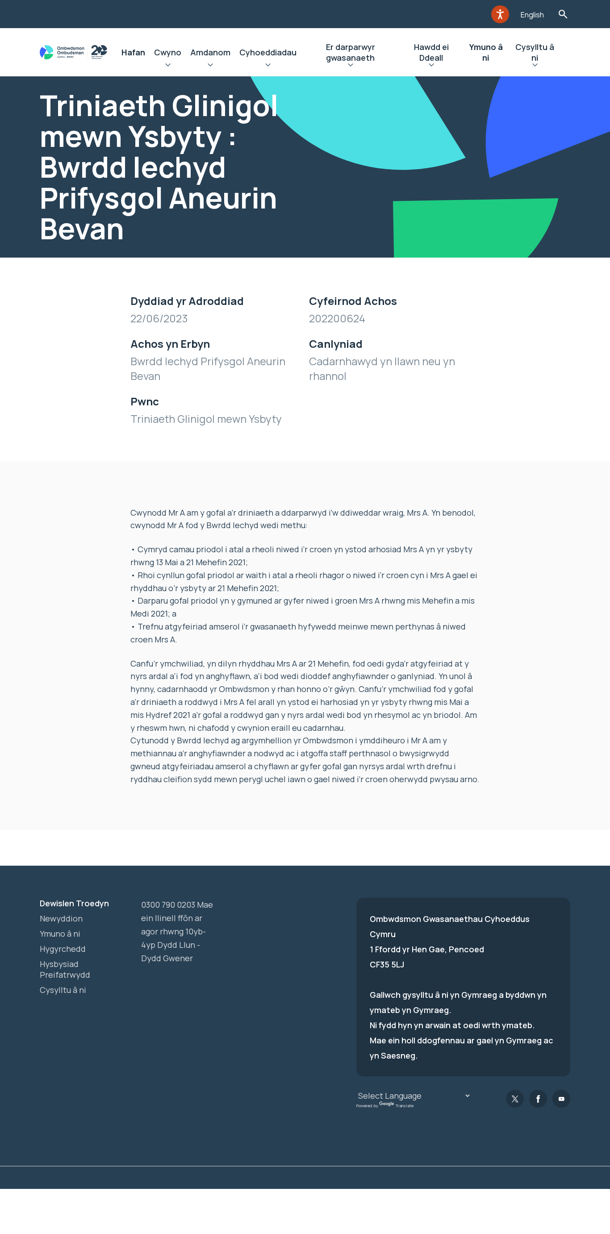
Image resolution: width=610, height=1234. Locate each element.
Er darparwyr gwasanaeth (350, 52)
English (532, 15)
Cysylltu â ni (534, 52)
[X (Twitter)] (515, 1099)
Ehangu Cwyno (168, 66)
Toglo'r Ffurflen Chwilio (563, 14)
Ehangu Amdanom (210, 66)
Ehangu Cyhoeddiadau (268, 66)
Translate (405, 1106)
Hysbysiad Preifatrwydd (65, 969)
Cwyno (167, 52)
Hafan (133, 52)
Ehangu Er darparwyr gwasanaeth (350, 66)
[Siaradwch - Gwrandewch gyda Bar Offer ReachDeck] (500, 14)
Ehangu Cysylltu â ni (535, 66)
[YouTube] (561, 1099)
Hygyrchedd (63, 948)
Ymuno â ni (486, 52)
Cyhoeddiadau (268, 52)
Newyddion (61, 918)
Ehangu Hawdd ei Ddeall (431, 66)
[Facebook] (538, 1099)
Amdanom (210, 52)
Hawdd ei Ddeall (431, 52)
